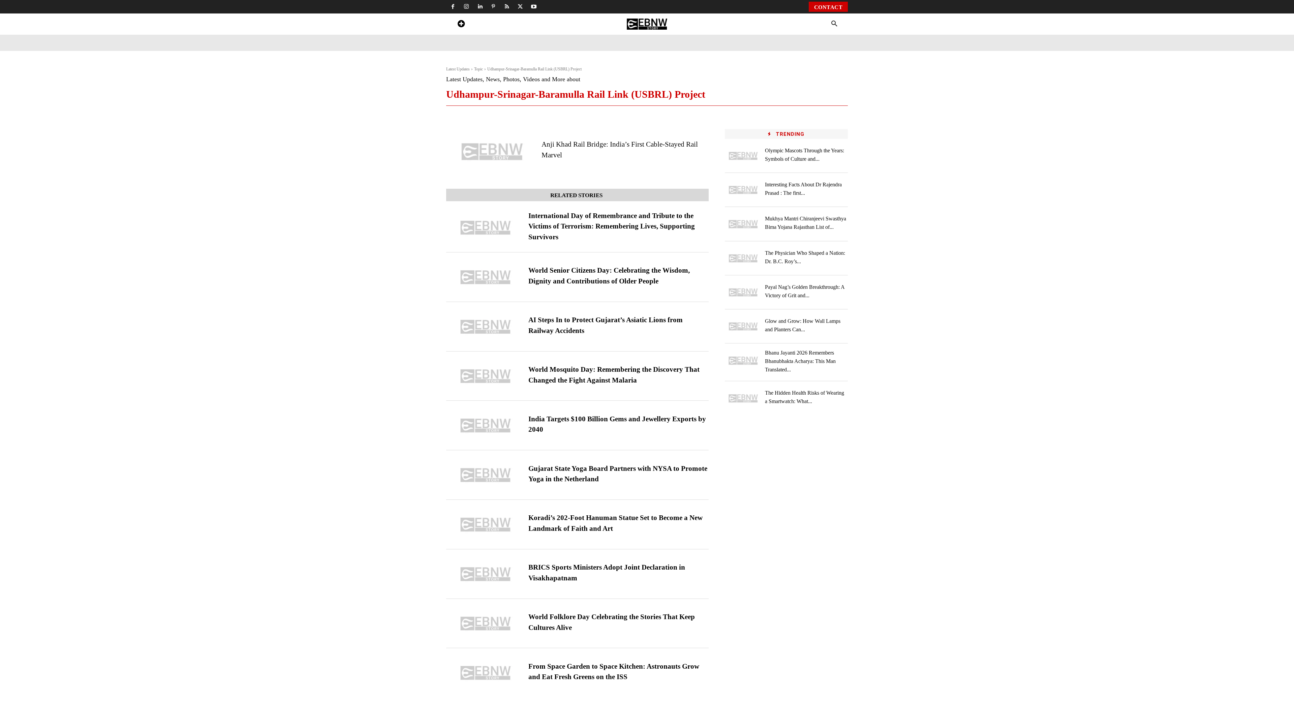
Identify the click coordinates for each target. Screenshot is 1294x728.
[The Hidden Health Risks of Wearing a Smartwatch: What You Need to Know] (743, 398)
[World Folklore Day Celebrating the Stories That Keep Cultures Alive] (485, 623)
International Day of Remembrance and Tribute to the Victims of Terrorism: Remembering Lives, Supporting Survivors (611, 226)
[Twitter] (520, 6)
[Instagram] (466, 6)
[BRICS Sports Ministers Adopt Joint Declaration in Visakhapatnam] (485, 574)
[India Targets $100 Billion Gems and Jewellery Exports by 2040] (485, 425)
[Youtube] (534, 6)
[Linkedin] (480, 6)
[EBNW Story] (647, 24)
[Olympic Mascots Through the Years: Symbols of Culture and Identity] (743, 156)
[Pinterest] (493, 6)
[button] (834, 24)
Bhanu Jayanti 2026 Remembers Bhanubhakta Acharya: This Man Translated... (800, 361)
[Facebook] (453, 6)
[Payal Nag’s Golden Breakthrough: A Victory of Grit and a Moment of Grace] (743, 292)
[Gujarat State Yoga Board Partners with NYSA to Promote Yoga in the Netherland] (485, 475)
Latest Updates (458, 69)
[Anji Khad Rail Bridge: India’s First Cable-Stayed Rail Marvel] (492, 151)
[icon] (461, 25)
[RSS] (507, 6)
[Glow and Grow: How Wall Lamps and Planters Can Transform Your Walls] (743, 326)
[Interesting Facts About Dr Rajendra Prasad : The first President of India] (743, 190)
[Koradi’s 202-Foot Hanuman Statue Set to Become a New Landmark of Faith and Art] (485, 524)
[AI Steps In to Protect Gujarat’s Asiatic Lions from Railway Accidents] (485, 326)
